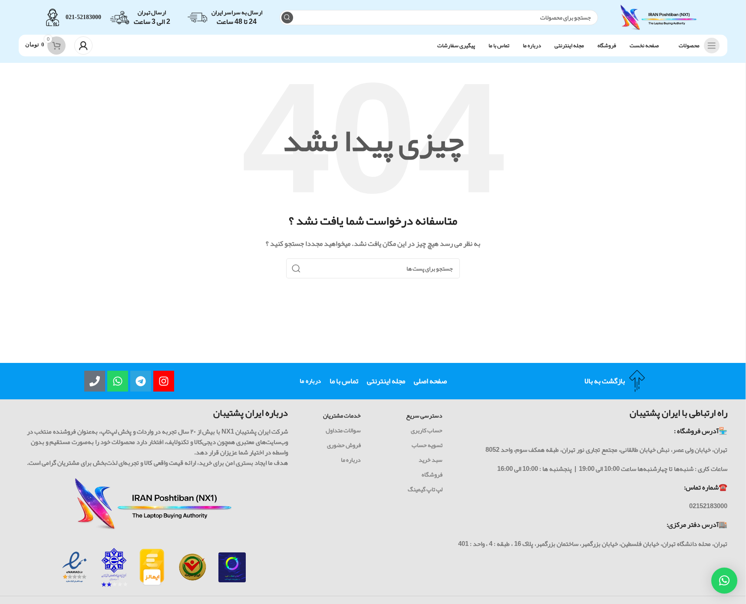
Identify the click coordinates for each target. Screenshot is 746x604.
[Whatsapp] (117, 381)
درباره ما (310, 380)
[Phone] (94, 381)
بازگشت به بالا (604, 380)
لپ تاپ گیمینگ (425, 489)
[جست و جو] (287, 17)
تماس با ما (344, 380)
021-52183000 (83, 17)
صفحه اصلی (430, 380)
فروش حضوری (344, 445)
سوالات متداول (343, 430)
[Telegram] (140, 381)
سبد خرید (430, 460)
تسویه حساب (427, 445)
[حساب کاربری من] (83, 45)
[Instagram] (163, 381)
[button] (724, 581)
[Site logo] (658, 19)
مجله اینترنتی (386, 380)
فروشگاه (432, 474)
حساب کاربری (426, 430)
